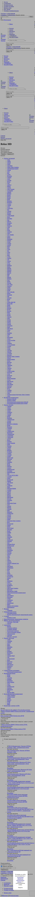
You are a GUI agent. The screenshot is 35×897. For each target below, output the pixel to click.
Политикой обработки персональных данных (20, 879)
